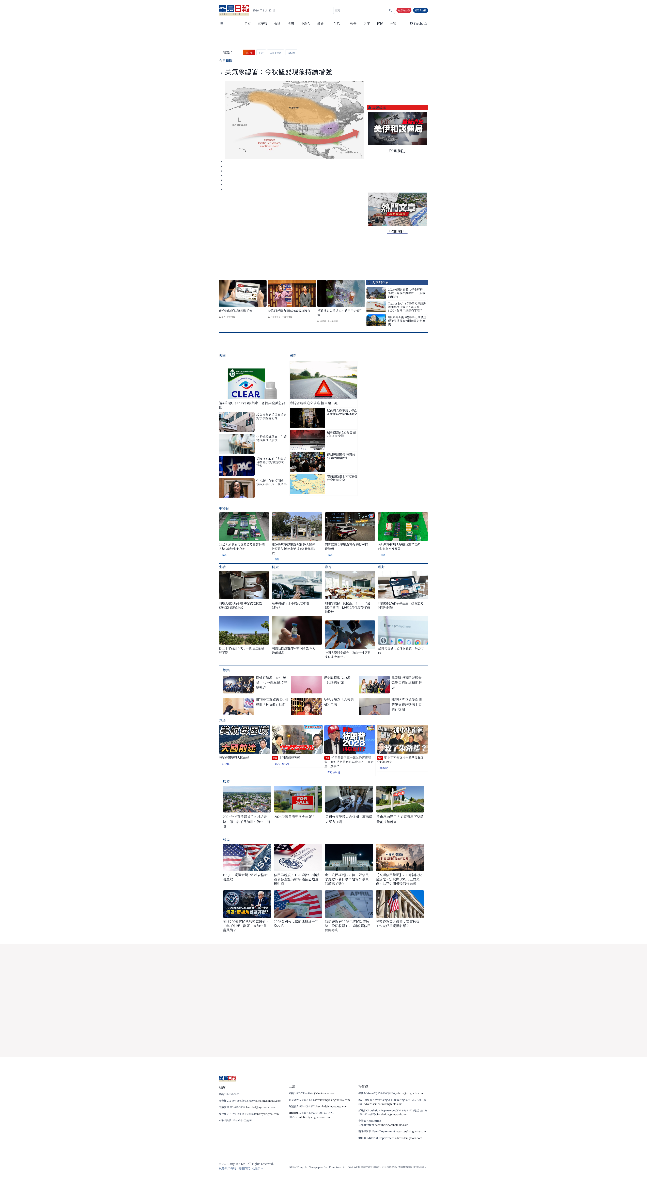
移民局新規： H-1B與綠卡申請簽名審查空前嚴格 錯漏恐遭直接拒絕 (296, 879)
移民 (380, 23)
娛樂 (353, 23)
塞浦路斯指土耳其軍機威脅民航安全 (342, 478)
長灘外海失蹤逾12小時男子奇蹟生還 (340, 313)
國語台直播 (420, 10)
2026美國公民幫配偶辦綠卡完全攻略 (296, 923)
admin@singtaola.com (410, 1093)
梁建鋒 (225, 763)
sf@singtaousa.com (323, 1093)
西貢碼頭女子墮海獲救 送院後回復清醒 (346, 546)
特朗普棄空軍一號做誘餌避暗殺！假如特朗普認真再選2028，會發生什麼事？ (349, 761)
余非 (277, 764)
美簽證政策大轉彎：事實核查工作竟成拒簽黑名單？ (398, 923)
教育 (328, 566)
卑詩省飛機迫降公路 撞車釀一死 (314, 403)
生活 (222, 566)
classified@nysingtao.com (260, 1107)
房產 (366, 23)
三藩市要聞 (287, 316)
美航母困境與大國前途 (234, 757)
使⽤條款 (244, 1168)
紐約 (223, 316)
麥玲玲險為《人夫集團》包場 (339, 702)
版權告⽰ (257, 1168)
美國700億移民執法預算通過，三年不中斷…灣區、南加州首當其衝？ (246, 925)
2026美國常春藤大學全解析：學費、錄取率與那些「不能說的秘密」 (407, 293)
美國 (277, 23)
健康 (275, 566)
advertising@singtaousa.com (332, 1099)
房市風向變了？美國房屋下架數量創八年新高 (400, 819)
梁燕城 (384, 768)
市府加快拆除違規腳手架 (235, 311)
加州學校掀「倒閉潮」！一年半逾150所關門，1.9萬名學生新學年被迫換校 (347, 607)
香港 (224, 555)
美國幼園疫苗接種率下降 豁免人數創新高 (293, 650)
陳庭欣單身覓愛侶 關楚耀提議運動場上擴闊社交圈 (407, 704)
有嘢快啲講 (333, 772)
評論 (222, 720)
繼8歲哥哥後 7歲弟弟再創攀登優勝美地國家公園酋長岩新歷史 (407, 320)
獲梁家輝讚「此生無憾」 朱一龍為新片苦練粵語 (271, 682)
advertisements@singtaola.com (383, 1104)
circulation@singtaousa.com (312, 1117)
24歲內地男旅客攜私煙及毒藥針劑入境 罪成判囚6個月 (242, 546)
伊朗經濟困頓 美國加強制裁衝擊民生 (341, 456)
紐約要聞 (231, 316)
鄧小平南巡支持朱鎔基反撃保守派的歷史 (400, 759)
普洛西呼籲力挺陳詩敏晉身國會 (289, 311)
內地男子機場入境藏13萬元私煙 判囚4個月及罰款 (399, 546)
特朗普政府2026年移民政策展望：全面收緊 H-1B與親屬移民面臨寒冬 (348, 925)
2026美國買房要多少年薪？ (294, 816)
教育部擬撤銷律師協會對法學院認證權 (271, 416)
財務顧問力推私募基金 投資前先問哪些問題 (400, 605)
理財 (381, 566)
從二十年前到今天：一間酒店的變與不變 (241, 650)
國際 (290, 23)
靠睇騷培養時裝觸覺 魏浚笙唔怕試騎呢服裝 (406, 682)
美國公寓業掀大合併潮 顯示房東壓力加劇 (348, 819)
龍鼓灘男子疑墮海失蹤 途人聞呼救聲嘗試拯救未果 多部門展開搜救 (293, 548)
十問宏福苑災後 (286, 757)
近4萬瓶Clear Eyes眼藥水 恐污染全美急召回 (252, 405)
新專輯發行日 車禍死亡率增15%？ (290, 605)
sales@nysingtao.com (268, 1100)
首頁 (247, 23)
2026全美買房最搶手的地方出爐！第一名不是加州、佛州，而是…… (246, 821)
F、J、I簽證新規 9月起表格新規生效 (245, 877)
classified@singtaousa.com (331, 1106)
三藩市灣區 (275, 316)
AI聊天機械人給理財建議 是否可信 (401, 650)
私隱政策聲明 (227, 1168)
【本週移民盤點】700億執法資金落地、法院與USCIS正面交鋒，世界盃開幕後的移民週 (399, 879)
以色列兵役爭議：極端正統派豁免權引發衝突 (342, 412)
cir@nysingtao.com (267, 1113)
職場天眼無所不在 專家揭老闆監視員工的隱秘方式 (240, 605)
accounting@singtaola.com (391, 1124)
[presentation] (294, 120)
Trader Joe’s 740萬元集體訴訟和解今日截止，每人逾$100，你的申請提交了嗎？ (407, 306)
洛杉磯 (323, 321)
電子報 (262, 23)
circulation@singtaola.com (392, 1114)
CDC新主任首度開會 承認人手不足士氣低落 (271, 482)
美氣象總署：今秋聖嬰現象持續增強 (278, 72)
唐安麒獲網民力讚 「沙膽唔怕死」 (337, 680)
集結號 (285, 764)
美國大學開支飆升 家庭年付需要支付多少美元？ (347, 654)
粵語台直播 (404, 10)
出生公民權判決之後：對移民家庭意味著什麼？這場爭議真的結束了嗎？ (347, 879)
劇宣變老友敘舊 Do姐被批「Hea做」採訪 (272, 702)
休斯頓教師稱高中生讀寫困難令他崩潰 (271, 438)
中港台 (305, 23)
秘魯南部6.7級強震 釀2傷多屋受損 (341, 434)
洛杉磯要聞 (333, 321)
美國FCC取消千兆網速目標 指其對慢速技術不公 (271, 462)
